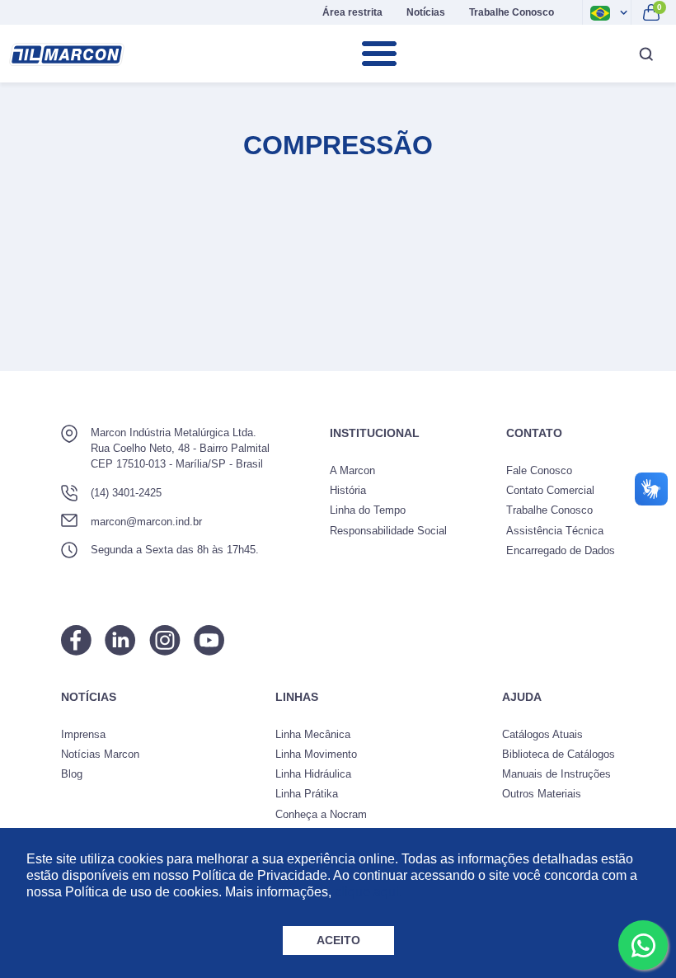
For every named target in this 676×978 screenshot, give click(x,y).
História (348, 490)
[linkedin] (120, 640)
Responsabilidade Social (388, 530)
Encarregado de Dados (560, 550)
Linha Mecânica (312, 734)
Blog (71, 774)
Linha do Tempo (368, 510)
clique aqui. (368, 892)
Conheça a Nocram (321, 814)
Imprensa (83, 734)
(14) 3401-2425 (126, 493)
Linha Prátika (306, 794)
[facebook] (76, 640)
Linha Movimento (316, 754)
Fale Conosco (539, 470)
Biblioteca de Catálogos (558, 754)
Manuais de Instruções (556, 774)
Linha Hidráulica (313, 774)
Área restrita (352, 12)
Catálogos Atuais (542, 734)
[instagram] (165, 640)
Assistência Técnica (554, 530)
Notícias (425, 12)
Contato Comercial (550, 490)
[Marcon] (66, 54)
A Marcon (352, 470)
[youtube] (209, 640)
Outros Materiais (541, 794)
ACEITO (338, 940)
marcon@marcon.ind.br (146, 521)
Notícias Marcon (100, 754)
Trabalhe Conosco (511, 12)
